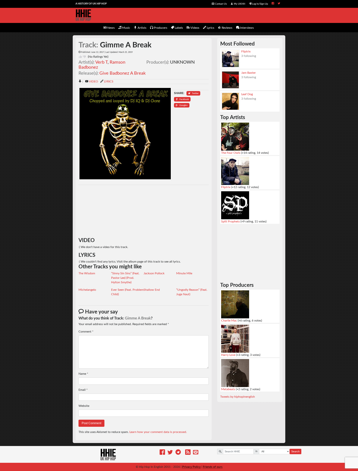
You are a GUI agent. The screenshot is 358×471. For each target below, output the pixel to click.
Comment (85, 331)
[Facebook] (162, 453)
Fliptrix (246, 51)
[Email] (195, 453)
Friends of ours (212, 466)
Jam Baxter (248, 72)
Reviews (227, 27)
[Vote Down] (84, 57)
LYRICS (108, 81)
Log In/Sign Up (260, 4)
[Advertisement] (143, 211)
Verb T (101, 62)
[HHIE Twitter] (279, 4)
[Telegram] (178, 453)
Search (295, 451)
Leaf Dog (247, 94)
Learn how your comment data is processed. (158, 432)
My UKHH (239, 4)
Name (83, 373)
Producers (160, 27)
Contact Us (221, 4)
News (111, 27)
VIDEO (93, 81)
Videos (194, 27)
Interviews (247, 27)
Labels (179, 27)
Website (83, 405)
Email (83, 389)
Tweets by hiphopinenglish (237, 396)
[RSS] (188, 453)
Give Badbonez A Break (122, 73)
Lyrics (210, 27)
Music (126, 27)
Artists (142, 27)
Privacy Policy (191, 466)
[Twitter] (170, 453)
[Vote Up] (80, 57)
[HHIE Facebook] (273, 4)
